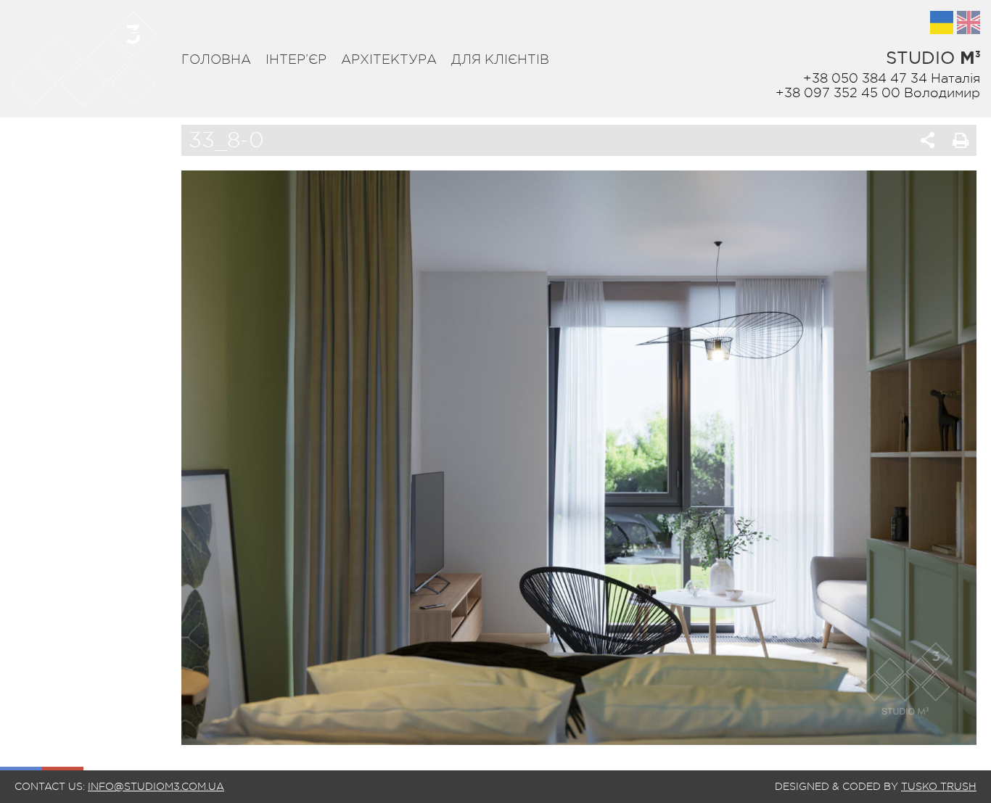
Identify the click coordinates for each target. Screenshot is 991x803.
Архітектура (389, 59)
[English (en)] (968, 22)
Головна (216, 59)
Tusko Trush (938, 786)
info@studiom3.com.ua (156, 786)
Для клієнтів (500, 59)
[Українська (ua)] (941, 22)
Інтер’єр (296, 59)
